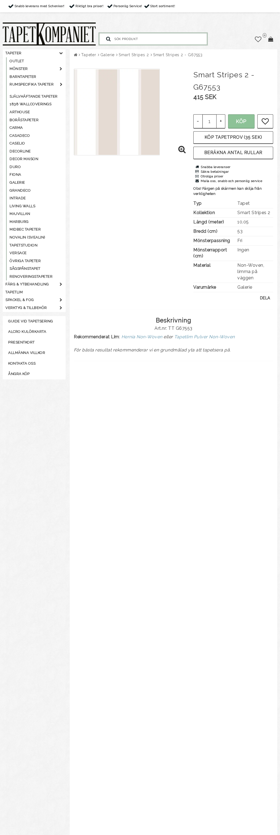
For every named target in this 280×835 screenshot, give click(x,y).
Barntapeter (23, 77)
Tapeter (13, 53)
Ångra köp (19, 374)
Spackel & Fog (19, 300)
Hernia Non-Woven (141, 336)
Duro (15, 167)
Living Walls (22, 206)
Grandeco (20, 190)
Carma (16, 128)
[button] (258, 39)
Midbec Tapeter (25, 229)
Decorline (20, 151)
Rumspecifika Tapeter (32, 84)
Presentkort (21, 342)
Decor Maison (24, 159)
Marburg (19, 222)
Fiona (15, 174)
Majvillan (20, 214)
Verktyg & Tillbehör (26, 308)
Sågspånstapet (25, 268)
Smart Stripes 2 (134, 55)
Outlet (17, 61)
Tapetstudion (23, 245)
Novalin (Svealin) (27, 237)
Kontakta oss (22, 363)
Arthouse (20, 112)
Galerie (17, 182)
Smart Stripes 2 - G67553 (178, 55)
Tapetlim (14, 292)
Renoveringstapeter (31, 276)
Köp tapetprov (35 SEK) (233, 137)
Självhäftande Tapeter (34, 96)
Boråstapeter (24, 120)
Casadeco (20, 136)
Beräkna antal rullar (233, 152)
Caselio (17, 143)
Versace (18, 253)
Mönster (19, 69)
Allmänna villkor (26, 353)
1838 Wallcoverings (30, 104)
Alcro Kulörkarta (27, 332)
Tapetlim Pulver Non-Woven (204, 336)
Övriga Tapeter (25, 261)
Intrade (18, 198)
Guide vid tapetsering (30, 321)
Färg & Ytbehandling (27, 284)
